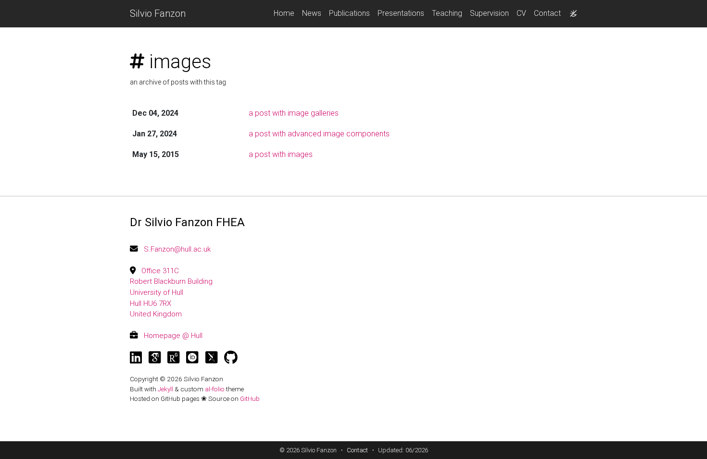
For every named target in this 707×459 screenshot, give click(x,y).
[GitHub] (231, 358)
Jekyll (165, 389)
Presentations (401, 13)
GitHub (250, 398)
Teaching (447, 13)
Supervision (489, 13)
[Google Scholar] (155, 358)
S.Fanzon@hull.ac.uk (177, 249)
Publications (349, 13)
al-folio (215, 389)
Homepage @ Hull (173, 335)
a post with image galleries (294, 113)
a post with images (281, 154)
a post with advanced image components (319, 133)
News (311, 13)
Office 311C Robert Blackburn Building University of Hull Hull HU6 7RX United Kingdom (171, 292)
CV (521, 13)
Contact (547, 13)
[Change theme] (571, 10)
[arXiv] (211, 358)
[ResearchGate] (173, 358)
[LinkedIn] (136, 358)
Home (284, 13)
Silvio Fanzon (158, 13)
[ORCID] (192, 358)
